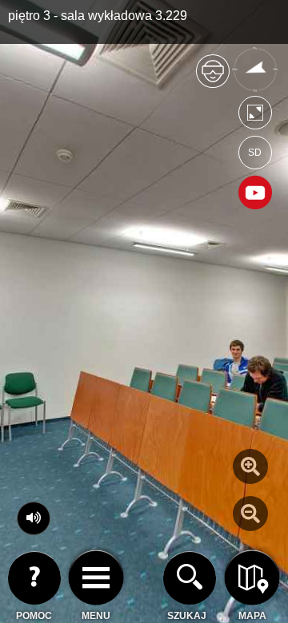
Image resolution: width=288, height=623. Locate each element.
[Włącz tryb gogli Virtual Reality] (213, 78)
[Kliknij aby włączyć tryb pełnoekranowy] (255, 116)
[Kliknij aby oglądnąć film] (255, 194)
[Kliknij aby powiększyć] (250, 466)
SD (255, 152)
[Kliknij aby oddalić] (250, 513)
